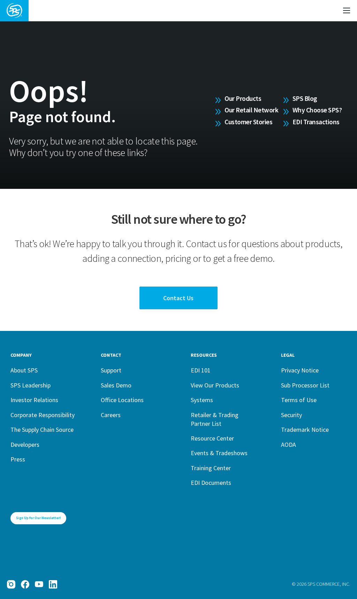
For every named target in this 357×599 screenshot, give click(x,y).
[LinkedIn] (53, 584)
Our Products (243, 98)
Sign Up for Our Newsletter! (38, 518)
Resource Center (212, 438)
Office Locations (122, 400)
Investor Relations (34, 400)
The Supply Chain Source (42, 430)
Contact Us (178, 298)
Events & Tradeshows (219, 453)
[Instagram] (11, 584)
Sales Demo (116, 385)
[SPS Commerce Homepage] (14, 10)
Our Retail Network (251, 110)
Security (291, 415)
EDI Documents (211, 483)
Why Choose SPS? (317, 110)
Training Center (211, 468)
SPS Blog (305, 98)
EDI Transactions (316, 122)
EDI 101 (201, 370)
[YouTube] (39, 584)
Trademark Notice (305, 430)
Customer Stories (248, 122)
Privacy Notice (300, 370)
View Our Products (215, 385)
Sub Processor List (305, 385)
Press (17, 459)
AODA (288, 445)
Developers (24, 445)
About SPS (24, 370)
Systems (202, 400)
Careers (111, 415)
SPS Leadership (30, 385)
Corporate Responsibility (42, 415)
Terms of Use (299, 400)
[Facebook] (25, 584)
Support (111, 370)
